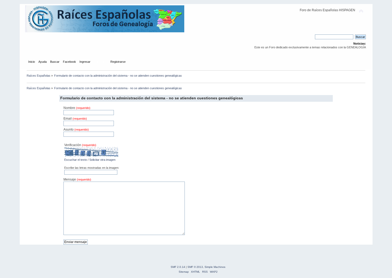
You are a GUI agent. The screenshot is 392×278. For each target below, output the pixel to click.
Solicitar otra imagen (102, 159)
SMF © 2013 (195, 266)
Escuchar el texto (75, 159)
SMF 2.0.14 (178, 266)
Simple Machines (215, 266)
